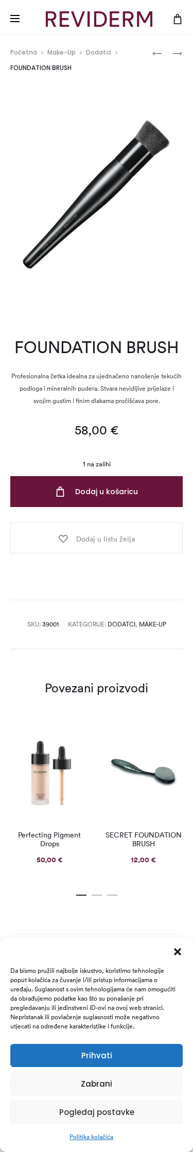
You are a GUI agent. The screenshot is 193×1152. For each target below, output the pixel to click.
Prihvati (96, 1055)
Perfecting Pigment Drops (49, 839)
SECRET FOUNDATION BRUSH (144, 839)
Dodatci (98, 52)
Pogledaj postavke (96, 1112)
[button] (177, 951)
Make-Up (61, 52)
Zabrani (96, 1083)
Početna (23, 52)
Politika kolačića (91, 1137)
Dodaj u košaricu (105, 491)
